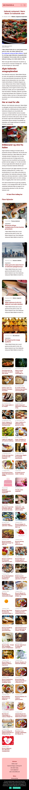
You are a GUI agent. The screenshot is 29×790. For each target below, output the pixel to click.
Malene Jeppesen (16, 16)
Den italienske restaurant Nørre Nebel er (13, 53)
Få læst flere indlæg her (14, 194)
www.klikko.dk (16, 771)
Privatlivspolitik (16, 787)
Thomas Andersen (15, 221)
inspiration (24, 16)
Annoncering (14, 778)
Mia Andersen (16, 335)
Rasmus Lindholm (17, 260)
